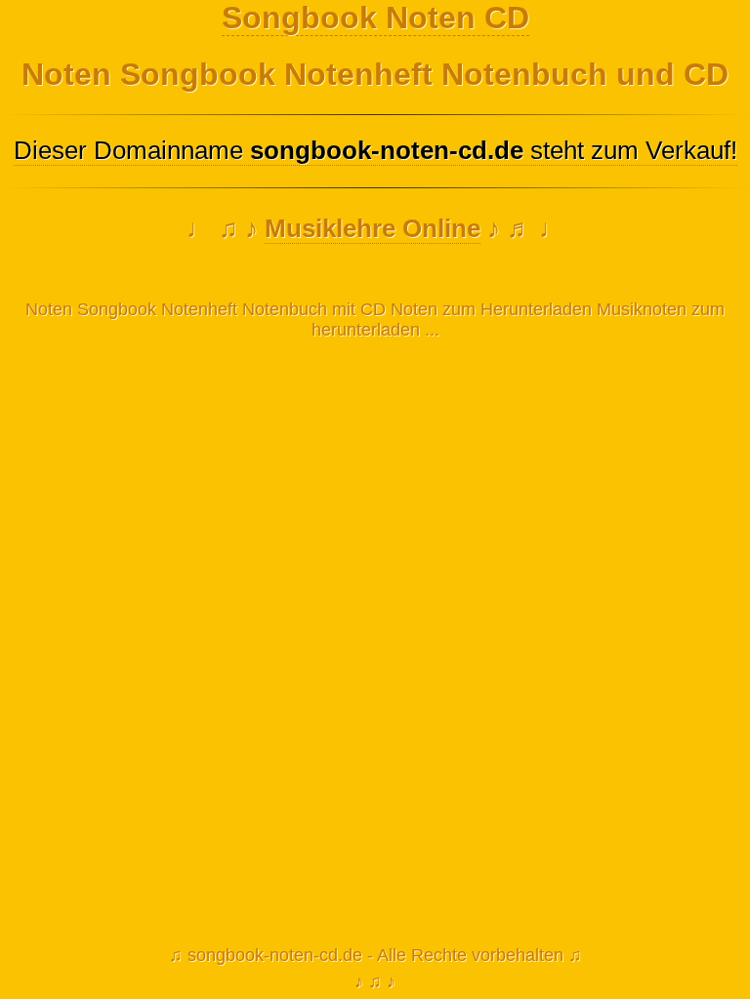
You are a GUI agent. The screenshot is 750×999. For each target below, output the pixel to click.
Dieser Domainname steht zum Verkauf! (375, 150)
